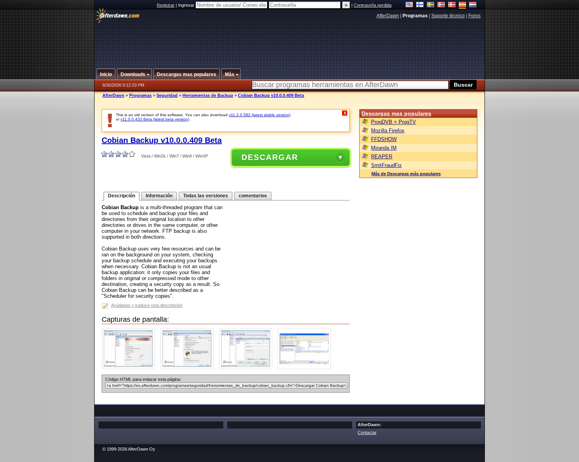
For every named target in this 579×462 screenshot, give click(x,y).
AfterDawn (388, 16)
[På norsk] (441, 5)
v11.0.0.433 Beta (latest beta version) (155, 119)
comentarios (253, 196)
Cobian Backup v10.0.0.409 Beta (271, 95)
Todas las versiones (205, 196)
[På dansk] (452, 5)
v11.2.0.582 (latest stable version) (259, 115)
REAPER (381, 157)
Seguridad (167, 95)
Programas (140, 95)
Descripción (121, 196)
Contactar (367, 432)
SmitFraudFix (386, 165)
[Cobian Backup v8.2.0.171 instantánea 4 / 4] (306, 367)
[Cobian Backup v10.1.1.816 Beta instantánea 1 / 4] (130, 367)
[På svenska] (430, 5)
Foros (474, 16)
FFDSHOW (384, 139)
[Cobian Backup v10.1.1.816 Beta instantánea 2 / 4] (188, 367)
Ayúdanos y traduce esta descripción (146, 305)
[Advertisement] (290, 40)
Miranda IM (384, 148)
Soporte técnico (448, 16)
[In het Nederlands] (473, 5)
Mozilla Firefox (388, 131)
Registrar (165, 5)
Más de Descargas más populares (406, 173)
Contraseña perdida (373, 5)
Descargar (269, 157)
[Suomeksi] (420, 5)
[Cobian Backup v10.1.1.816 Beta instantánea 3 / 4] (247, 367)
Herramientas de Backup (207, 95)
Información (159, 196)
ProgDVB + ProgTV (393, 122)
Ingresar (186, 5)
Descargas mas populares (396, 113)
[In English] (409, 5)
